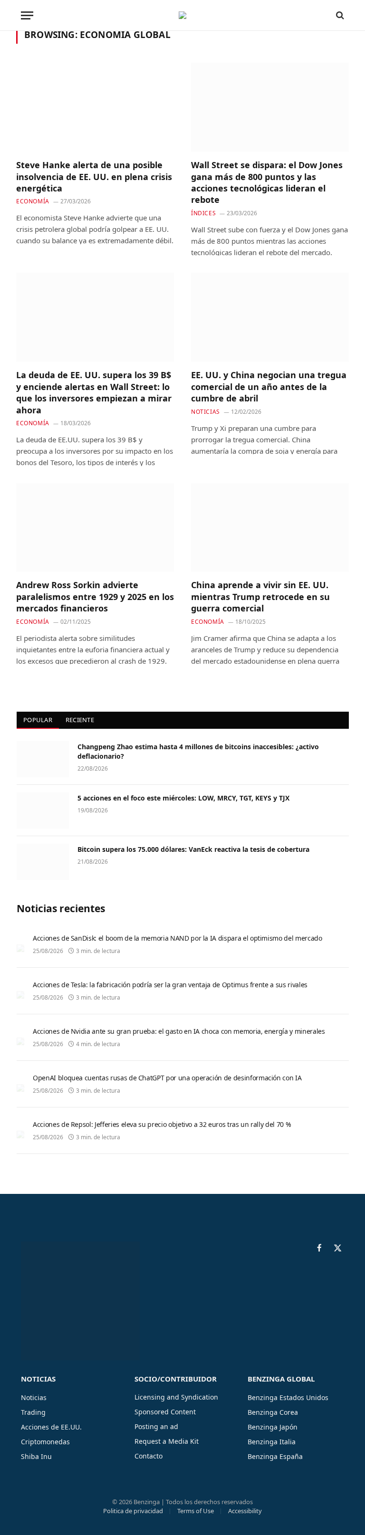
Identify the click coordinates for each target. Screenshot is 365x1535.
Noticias (205, 412)
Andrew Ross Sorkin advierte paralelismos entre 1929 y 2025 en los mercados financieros (95, 596)
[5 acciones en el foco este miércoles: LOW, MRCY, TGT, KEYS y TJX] (43, 810)
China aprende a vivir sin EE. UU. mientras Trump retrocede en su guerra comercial (260, 596)
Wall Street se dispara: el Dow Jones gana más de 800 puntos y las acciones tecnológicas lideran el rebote (267, 182)
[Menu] (27, 15)
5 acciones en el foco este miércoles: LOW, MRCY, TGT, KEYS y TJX (183, 797)
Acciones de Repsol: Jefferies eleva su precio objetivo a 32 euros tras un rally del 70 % (162, 1124)
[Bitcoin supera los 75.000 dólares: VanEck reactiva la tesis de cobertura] (43, 862)
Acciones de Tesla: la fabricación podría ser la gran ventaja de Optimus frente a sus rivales (170, 984)
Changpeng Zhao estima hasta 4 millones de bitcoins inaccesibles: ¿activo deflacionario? (198, 751)
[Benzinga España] (182, 15)
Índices (203, 213)
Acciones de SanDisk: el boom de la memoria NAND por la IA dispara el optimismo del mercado (177, 938)
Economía (32, 201)
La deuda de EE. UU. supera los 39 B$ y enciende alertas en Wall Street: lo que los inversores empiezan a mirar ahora (94, 392)
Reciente (80, 719)
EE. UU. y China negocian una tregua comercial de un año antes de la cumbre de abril (268, 386)
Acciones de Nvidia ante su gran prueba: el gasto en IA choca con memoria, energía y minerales (179, 1031)
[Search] (339, 15)
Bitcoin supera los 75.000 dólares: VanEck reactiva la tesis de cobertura (193, 849)
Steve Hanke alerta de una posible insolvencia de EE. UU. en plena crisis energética (94, 176)
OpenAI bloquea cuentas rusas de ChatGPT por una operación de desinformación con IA (167, 1077)
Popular (37, 719)
